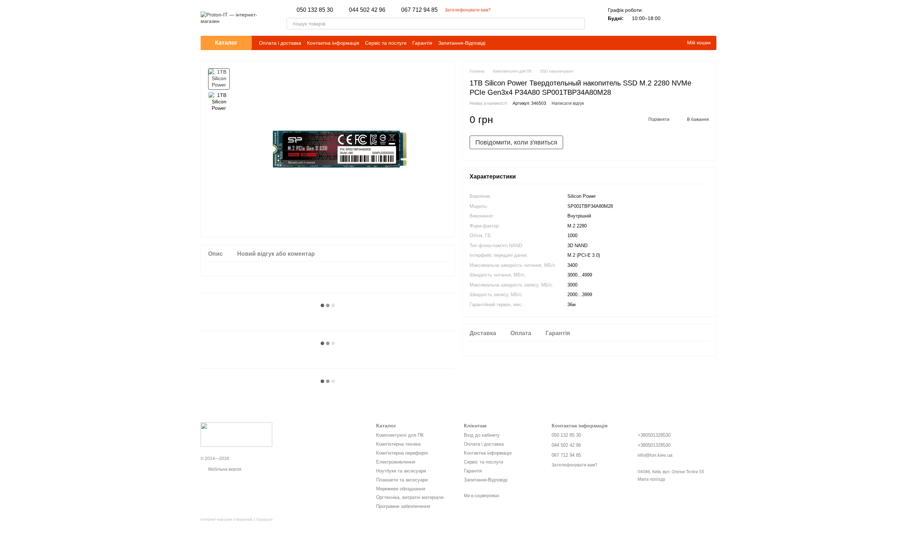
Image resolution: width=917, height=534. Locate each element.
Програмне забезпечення (403, 506)
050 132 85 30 (315, 10)
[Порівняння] (673, 18)
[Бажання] (692, 18)
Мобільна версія (224, 469)
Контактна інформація (333, 43)
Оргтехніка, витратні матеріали (409, 497)
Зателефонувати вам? (468, 10)
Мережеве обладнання (400, 488)
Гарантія (422, 43)
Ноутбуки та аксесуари (401, 471)
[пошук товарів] (579, 23)
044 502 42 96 (367, 10)
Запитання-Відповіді (461, 43)
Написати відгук (568, 103)
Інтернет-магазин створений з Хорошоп (237, 519)
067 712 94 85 (419, 10)
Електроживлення (395, 462)
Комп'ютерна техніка (398, 444)
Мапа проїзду (651, 479)
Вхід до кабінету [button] (482, 435)
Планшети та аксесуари (402, 479)
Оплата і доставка (280, 43)
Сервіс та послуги (386, 43)
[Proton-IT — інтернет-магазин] (236, 434)
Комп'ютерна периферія (402, 453)
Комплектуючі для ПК (400, 435)
